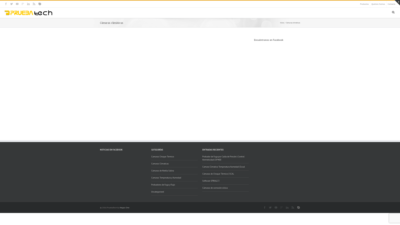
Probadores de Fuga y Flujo (163, 184)
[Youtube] (17, 4)
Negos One (124, 207)
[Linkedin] (28, 4)
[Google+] (23, 4)
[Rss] (34, 4)
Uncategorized (157, 191)
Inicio (282, 23)
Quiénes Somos (378, 4)
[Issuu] (39, 4)
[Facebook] (6, 4)
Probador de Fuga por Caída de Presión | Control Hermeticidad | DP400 (223, 158)
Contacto (391, 4)
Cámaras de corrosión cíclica (215, 188)
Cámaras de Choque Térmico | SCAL (218, 173)
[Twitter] (11, 4)
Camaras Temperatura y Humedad (166, 177)
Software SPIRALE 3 (210, 181)
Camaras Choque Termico (162, 156)
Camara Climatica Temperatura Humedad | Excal (223, 166)
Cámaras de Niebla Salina (162, 170)
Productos (364, 4)
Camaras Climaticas (160, 163)
